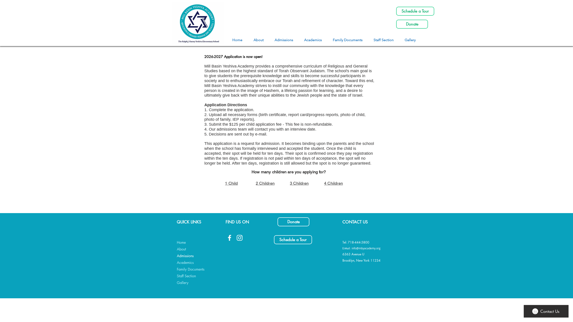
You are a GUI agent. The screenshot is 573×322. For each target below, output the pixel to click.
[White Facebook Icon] (229, 238)
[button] (284, 39)
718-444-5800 (358, 242)
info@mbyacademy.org (366, 248)
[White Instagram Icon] (240, 238)
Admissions (185, 256)
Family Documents (190, 269)
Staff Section (186, 276)
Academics (185, 262)
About (181, 249)
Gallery (182, 282)
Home (181, 242)
